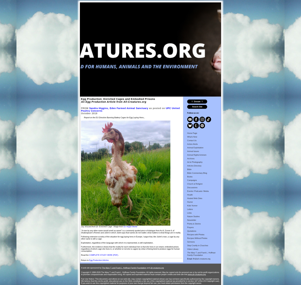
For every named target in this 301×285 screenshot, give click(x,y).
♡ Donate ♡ (197, 102)
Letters (190, 209)
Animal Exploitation (195, 148)
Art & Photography (194, 162)
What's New (192, 137)
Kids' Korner (192, 206)
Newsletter (191, 220)
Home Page (192, 133)
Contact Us (191, 141)
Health (190, 195)
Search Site (197, 107)
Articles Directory (194, 166)
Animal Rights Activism (196, 155)
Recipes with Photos (195, 235)
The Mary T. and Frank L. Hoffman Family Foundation (124, 268)
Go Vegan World (130, 227)
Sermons (191, 242)
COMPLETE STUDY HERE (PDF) (103, 255)
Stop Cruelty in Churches (197, 246)
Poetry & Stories (194, 224)
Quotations (191, 231)
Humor (190, 202)
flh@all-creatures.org (201, 259)
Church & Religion (195, 184)
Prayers (190, 227)
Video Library (192, 249)
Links (189, 213)
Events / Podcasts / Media (198, 191)
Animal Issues (193, 151)
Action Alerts (192, 144)
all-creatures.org (157, 268)
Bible (189, 169)
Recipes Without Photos (197, 238)
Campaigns (192, 180)
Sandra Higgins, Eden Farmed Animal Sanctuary (118, 108)
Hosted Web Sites (194, 198)
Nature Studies (193, 216)
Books (189, 177)
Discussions (192, 188)
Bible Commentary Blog (197, 173)
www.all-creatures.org (197, 274)
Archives (190, 159)
